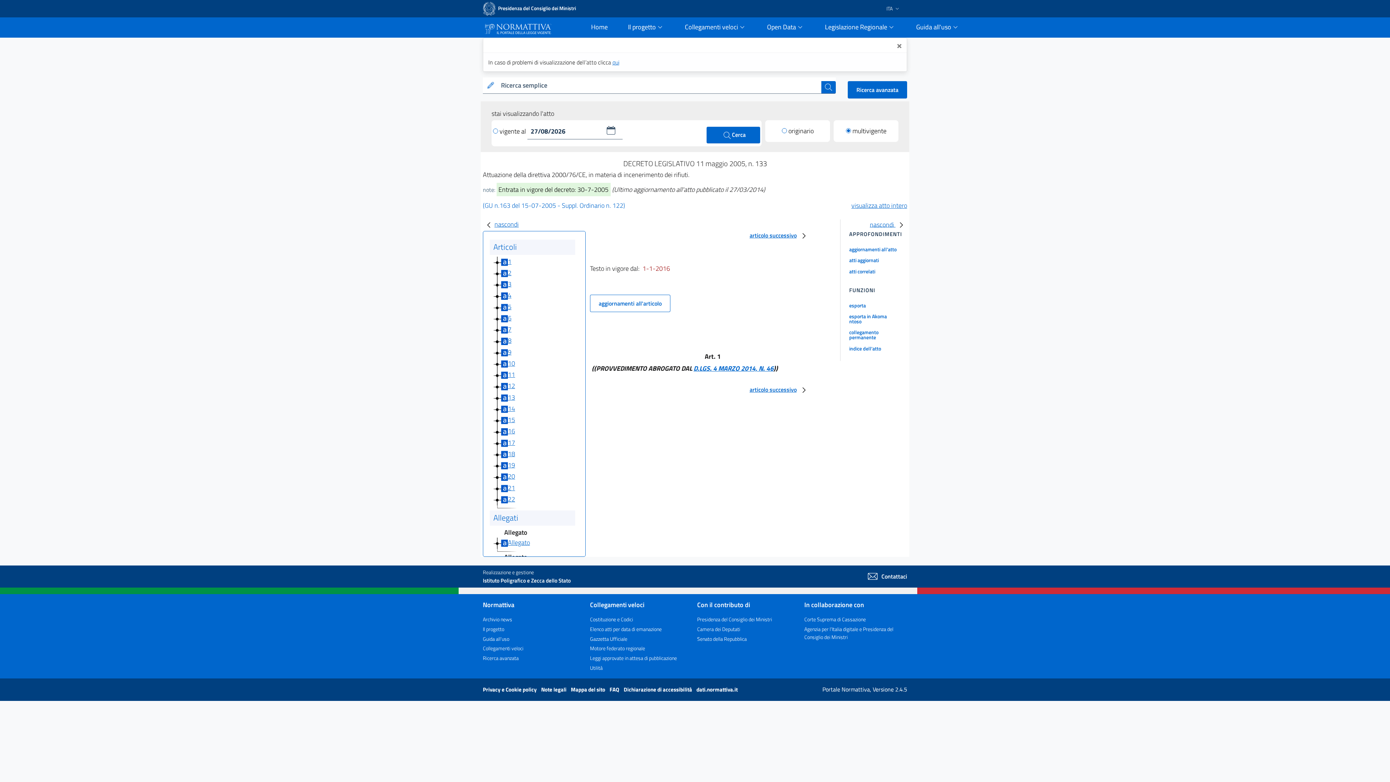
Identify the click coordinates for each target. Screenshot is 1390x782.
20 (511, 476)
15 (511, 420)
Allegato (519, 542)
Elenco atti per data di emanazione (626, 629)
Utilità (596, 668)
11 (511, 374)
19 (511, 465)
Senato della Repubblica (722, 639)
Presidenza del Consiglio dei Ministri (734, 619)
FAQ (615, 689)
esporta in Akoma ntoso (868, 318)
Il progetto (493, 629)
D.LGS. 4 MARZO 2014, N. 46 (734, 368)
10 (511, 363)
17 (511, 442)
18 (511, 454)
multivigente (869, 131)
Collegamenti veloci (503, 648)
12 (511, 386)
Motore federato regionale (617, 648)
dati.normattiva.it (717, 689)
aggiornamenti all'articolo (630, 303)
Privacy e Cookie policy (510, 689)
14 (511, 408)
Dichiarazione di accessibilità (658, 689)
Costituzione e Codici (611, 619)
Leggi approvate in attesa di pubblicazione (633, 658)
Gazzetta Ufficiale (608, 639)
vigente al (513, 131)
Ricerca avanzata (877, 89)
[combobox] (659, 85)
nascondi (506, 224)
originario (801, 131)
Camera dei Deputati (718, 629)
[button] (611, 130)
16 (511, 431)
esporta (857, 305)
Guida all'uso (496, 639)
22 (511, 499)
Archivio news (497, 619)
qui (615, 62)
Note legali (554, 689)
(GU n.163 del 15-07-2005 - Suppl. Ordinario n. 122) (554, 205)
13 (511, 397)
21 (511, 488)
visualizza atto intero (879, 205)
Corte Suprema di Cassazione (835, 619)
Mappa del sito (588, 689)
